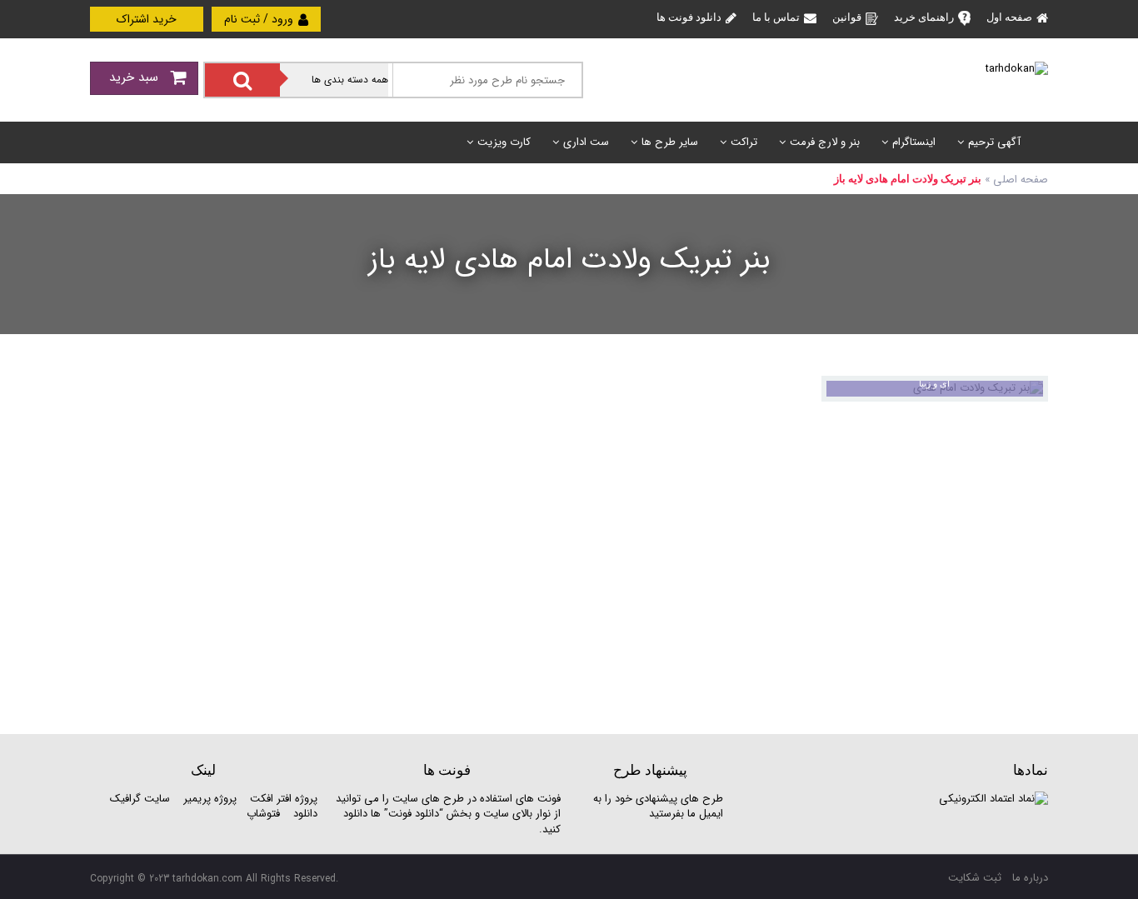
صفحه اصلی (1020, 179)
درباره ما (1030, 878)
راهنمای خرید (924, 17)
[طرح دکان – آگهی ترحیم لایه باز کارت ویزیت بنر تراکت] (1017, 68)
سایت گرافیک (140, 798)
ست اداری (586, 142)
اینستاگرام (914, 142)
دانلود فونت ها (688, 17)
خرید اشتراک (147, 19)
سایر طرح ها (669, 142)
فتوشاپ (263, 813)
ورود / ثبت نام (260, 19)
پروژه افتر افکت (283, 798)
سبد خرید (135, 77)
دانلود (305, 813)
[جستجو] (242, 80)
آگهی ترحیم (994, 142)
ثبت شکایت (974, 878)
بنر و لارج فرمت (825, 142)
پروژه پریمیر (208, 798)
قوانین (846, 17)
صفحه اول (1009, 17)
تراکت (744, 142)
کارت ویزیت (504, 142)
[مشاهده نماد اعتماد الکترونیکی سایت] (993, 798)
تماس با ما (776, 17)
